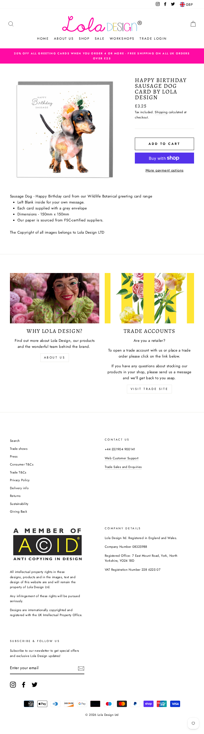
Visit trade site (149, 389)
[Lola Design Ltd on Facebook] (24, 685)
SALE (99, 38)
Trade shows (18, 448)
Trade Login (153, 38)
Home (43, 38)
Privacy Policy (20, 480)
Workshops (122, 38)
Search (15, 440)
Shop (84, 38)
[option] (102, 56)
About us (64, 38)
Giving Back (18, 511)
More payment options (165, 170)
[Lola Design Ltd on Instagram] (13, 685)
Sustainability (19, 503)
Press (13, 456)
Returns (15, 495)
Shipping (161, 112)
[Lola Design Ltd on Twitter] (35, 685)
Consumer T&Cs (21, 464)
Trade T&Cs (18, 472)
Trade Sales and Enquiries (123, 466)
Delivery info (19, 488)
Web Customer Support (122, 458)
